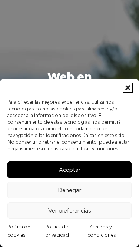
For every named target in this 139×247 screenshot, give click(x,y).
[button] (128, 87)
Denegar (69, 190)
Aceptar (69, 169)
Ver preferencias (69, 210)
